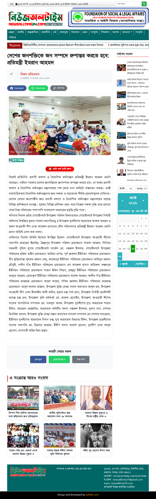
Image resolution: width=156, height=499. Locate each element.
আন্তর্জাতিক (32, 32)
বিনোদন (75, 32)
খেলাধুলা (63, 32)
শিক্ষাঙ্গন (105, 32)
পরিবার (12, 37)
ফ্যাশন (115, 32)
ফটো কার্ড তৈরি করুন (60, 168)
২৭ (133, 248)
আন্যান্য (126, 32)
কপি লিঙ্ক (60, 88)
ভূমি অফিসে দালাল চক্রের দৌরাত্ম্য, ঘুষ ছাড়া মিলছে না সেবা (138, 147)
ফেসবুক (38, 359)
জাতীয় (21, 32)
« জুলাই (124, 264)
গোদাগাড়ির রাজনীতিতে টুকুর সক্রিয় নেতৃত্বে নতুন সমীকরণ (136, 161)
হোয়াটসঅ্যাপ (59, 359)
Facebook (18, 88)
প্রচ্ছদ (11, 32)
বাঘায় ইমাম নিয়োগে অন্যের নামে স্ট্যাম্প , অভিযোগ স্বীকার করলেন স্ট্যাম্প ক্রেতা (138, 83)
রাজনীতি (45, 32)
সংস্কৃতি (94, 32)
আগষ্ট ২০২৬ (133, 200)
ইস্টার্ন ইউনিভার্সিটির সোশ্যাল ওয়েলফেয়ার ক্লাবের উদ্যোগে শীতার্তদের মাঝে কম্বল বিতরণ (50, 45)
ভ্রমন (85, 32)
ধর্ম (54, 32)
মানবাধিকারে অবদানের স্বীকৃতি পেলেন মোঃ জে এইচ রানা (136, 106)
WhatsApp (40, 88)
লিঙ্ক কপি (81, 359)
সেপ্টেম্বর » (140, 264)
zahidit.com (92, 494)
